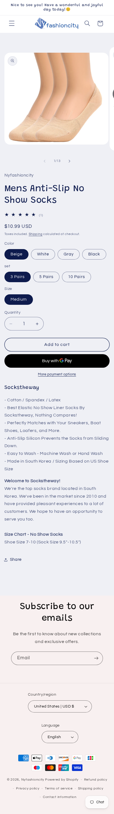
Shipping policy (90, 788)
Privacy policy (27, 788)
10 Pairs (76, 277)
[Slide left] (44, 161)
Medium (19, 299)
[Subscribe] (96, 658)
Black (94, 254)
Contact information (60, 797)
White (43, 254)
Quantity (12, 312)
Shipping (36, 234)
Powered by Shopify (62, 779)
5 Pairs (46, 277)
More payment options (57, 374)
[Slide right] (69, 161)
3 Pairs (18, 277)
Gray (69, 254)
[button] (11, 23)
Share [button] (16, 559)
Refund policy (95, 779)
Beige (16, 254)
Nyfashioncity (33, 779)
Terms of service (59, 788)
